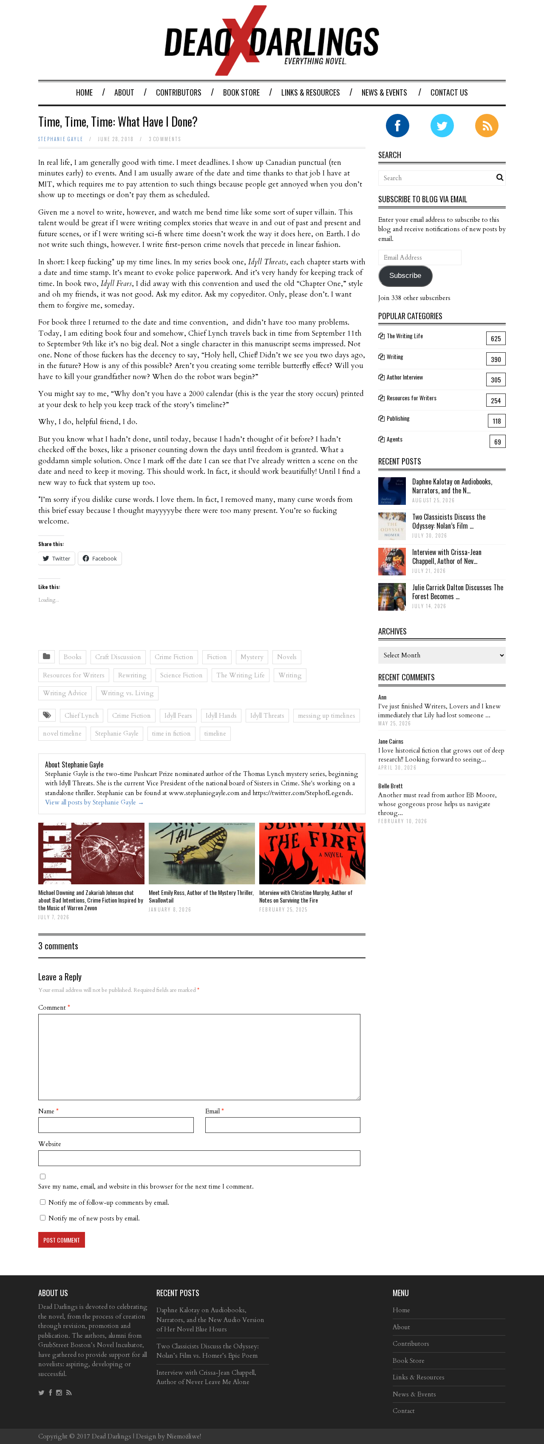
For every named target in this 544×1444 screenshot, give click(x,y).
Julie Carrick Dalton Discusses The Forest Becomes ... (457, 591)
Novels (287, 657)
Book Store (241, 92)
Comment (54, 1007)
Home (84, 92)
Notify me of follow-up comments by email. (108, 1202)
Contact (404, 1411)
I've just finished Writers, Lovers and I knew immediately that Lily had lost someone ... (439, 710)
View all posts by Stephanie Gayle (94, 802)
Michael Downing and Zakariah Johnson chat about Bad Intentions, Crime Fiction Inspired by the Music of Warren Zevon (90, 900)
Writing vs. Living (127, 693)
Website (49, 1144)
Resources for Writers (74, 675)
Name (48, 1111)
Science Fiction (181, 675)
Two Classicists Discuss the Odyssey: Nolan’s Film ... (448, 521)
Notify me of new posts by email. (94, 1218)
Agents (394, 438)
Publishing (398, 417)
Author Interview (405, 376)
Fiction (217, 657)
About (124, 92)
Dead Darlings (111, 1436)
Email (214, 1111)
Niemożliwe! (184, 1436)
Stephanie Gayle (60, 139)
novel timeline (62, 733)
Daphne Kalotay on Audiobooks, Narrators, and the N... (452, 485)
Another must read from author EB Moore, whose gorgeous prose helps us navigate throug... (437, 804)
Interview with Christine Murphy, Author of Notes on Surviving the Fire (306, 896)
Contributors (178, 92)
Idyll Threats (267, 715)
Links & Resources (310, 92)
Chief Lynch (82, 715)
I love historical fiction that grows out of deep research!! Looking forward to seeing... (441, 755)
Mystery (252, 657)
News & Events (384, 92)
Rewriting (132, 675)
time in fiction (171, 733)
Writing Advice (65, 693)
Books (73, 657)
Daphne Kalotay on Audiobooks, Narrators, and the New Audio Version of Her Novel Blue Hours (210, 1320)
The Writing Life (240, 675)
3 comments (165, 139)
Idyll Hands (221, 715)
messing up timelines (326, 715)
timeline (215, 733)
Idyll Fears (178, 715)
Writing (290, 675)
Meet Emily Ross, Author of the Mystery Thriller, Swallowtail (201, 896)
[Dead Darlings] (272, 71)
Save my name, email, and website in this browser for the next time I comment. (146, 1186)
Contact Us (449, 92)
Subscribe (405, 276)
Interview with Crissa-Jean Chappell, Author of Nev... (447, 556)
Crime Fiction (174, 657)
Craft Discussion (118, 657)
